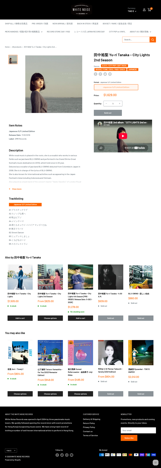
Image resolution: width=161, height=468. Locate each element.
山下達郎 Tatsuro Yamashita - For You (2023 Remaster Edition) (50, 372)
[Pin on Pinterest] (100, 74)
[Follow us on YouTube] (71, 455)
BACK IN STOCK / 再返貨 (87, 23)
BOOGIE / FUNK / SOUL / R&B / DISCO (110, 69)
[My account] (144, 9)
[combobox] (136, 39)
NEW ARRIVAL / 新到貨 (63, 23)
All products (17, 47)
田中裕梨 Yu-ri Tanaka (27, 257)
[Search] (153, 39)
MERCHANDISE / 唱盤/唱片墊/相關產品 (22, 31)
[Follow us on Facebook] (57, 455)
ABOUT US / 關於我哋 (139, 31)
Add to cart (20, 318)
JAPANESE (132, 69)
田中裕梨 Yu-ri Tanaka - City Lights (19, 295)
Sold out (107, 113)
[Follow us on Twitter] (62, 455)
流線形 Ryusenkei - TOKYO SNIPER (139, 370)
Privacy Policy (89, 427)
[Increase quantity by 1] (119, 103)
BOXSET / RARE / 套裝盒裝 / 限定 (117, 23)
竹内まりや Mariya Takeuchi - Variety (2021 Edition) (110, 370)
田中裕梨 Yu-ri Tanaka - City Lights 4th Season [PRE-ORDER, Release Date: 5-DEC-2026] (80, 297)
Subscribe (129, 438)
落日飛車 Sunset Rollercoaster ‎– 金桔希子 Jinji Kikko (80, 372)
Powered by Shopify (13, 460)
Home (7, 47)
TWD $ (8, 450)
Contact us (88, 431)
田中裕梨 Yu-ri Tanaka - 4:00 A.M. (110, 295)
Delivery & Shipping (91, 419)
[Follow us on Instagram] (67, 455)
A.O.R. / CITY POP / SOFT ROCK (114, 66)
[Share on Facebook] (95, 74)
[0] (149, 9)
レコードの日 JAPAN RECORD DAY (89, 31)
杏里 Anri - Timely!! (16, 369)
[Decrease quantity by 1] (106, 103)
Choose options (50, 318)
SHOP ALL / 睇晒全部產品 (16, 23)
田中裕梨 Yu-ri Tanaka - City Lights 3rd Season (49, 295)
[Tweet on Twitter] (105, 74)
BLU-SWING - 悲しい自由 (138, 293)
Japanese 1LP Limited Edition (25, 204)
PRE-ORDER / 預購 (40, 23)
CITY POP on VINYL (117, 31)
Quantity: (98, 103)
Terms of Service (90, 435)
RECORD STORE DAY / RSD (58, 31)
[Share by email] (110, 74)
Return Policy (89, 423)
